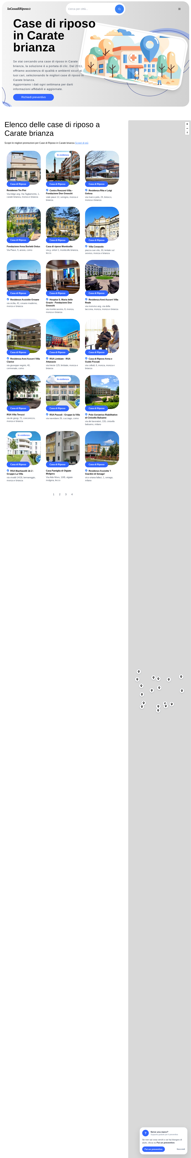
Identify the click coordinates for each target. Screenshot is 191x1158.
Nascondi (181, 1149)
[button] (159, 687)
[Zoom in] (187, 124)
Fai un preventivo (153, 1149)
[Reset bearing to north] (187, 132)
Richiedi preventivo (33, 97)
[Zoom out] (187, 128)
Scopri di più (81, 143)
